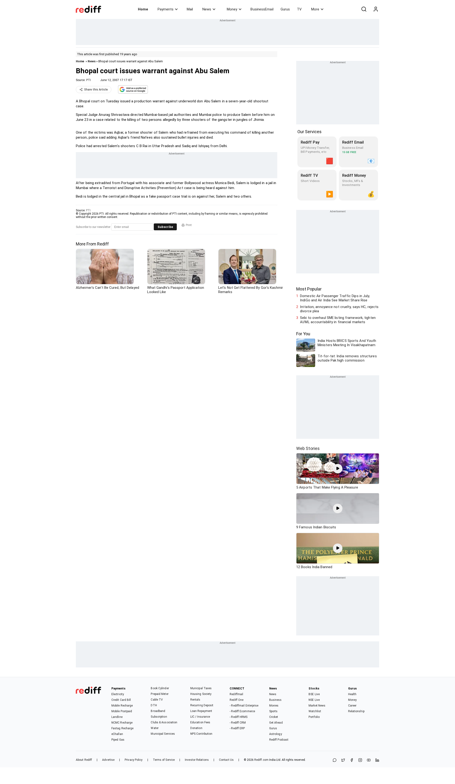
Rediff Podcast (278, 739)
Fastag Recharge (122, 728)
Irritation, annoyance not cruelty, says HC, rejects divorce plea (339, 309)
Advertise (108, 759)
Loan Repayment (201, 711)
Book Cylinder (160, 688)
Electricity (117, 694)
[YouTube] (369, 760)
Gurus (285, 9)
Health (352, 694)
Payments (165, 9)
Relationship (356, 711)
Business (275, 700)
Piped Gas (117, 739)
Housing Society (201, 694)
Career (352, 705)
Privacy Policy (133, 759)
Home (143, 9)
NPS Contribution (201, 733)
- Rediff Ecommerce (242, 711)
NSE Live (314, 700)
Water (155, 728)
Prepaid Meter (159, 694)
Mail (190, 9)
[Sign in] (375, 9)
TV (299, 9)
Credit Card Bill (121, 700)
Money (232, 9)
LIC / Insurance (200, 716)
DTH (154, 705)
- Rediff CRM (238, 722)
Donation (196, 728)
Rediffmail (236, 694)
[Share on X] (343, 760)
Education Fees (200, 722)
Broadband (158, 711)
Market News (317, 705)
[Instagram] (360, 760)
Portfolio (314, 717)
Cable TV (157, 699)
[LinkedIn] (377, 760)
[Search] (363, 9)
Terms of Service (164, 759)
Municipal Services (163, 733)
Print (189, 225)
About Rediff (84, 759)
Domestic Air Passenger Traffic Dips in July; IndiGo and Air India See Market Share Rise (335, 298)
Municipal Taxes (201, 688)
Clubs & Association (164, 722)
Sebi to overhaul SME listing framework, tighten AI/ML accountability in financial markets (338, 320)
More (315, 9)
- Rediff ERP (237, 728)
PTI (88, 80)
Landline (117, 717)
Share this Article (96, 89)
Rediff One (236, 700)
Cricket (273, 717)
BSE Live (314, 694)
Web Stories (308, 448)
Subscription (159, 716)
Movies (274, 705)
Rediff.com (261, 759)
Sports (273, 711)
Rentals (195, 699)
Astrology (275, 734)
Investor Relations (197, 759)
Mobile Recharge (122, 705)
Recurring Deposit (202, 705)
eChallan (117, 734)
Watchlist (315, 711)
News (206, 9)
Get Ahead (276, 722)
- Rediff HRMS (238, 717)
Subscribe (165, 227)
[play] (337, 468)
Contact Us (226, 759)
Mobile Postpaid (121, 711)
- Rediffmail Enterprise (244, 705)
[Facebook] (352, 760)
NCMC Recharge (121, 722)
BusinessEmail (261, 9)
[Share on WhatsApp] (335, 760)
